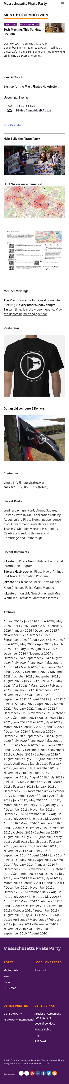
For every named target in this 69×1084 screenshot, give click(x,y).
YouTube (32, 1073)
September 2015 (46, 832)
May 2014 (27, 860)
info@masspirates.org (28, 482)
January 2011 (22, 924)
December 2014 (45, 846)
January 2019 (22, 768)
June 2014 (11, 860)
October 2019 (22, 754)
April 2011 (20, 919)
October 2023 (23, 676)
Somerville (40, 970)
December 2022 (46, 690)
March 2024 (29, 667)
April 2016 (11, 823)
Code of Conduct (44, 1023)
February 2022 (23, 708)
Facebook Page (37, 1073)
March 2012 (29, 901)
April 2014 (44, 860)
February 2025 (23, 649)
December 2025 (46, 630)
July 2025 (56, 640)
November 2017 (39, 791)
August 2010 (38, 933)
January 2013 (55, 883)
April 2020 (11, 745)
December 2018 (45, 768)
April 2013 (53, 878)
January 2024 (13, 672)
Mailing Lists (11, 970)
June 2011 (46, 915)
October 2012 (13, 892)
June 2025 (11, 644)
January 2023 (22, 690)
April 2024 (11, 667)
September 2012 (36, 892)
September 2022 (15, 699)
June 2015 (46, 837)
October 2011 (22, 910)
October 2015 (22, 832)
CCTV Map (10, 988)
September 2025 (15, 640)
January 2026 (22, 630)
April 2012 (11, 901)
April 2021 (53, 722)
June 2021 (20, 722)
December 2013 (15, 869)
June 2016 (36, 819)
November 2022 (15, 695)
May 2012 (52, 897)
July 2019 (30, 759)
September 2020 (37, 736)
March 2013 (12, 883)
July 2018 (55, 777)
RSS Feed (40, 1041)
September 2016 (36, 814)
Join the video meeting (38, 309)
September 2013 (24, 874)
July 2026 (30, 621)
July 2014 (56, 855)
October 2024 (13, 658)
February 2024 (50, 667)
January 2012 (13, 906)
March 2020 (29, 745)
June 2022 (11, 704)
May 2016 (52, 819)
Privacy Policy (42, 1029)
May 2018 (27, 782)
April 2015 (20, 841)
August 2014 (38, 855)
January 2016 (13, 828)
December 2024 (15, 653)
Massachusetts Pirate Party (25, 3)
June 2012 (36, 897)
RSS (54, 1073)
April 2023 (20, 685)
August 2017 (47, 796)
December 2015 (36, 828)
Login (37, 1035)
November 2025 (15, 635)
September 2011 (45, 910)
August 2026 (12, 621)
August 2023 (12, 681)
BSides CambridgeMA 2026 (33, 110)
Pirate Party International (19, 1019)
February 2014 (23, 864)
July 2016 (19, 819)
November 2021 (39, 713)
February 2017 (33, 805)
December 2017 (14, 791)
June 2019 (46, 759)
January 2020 (13, 750)
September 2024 (37, 658)
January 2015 (22, 846)
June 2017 (20, 800)
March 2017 (12, 805)
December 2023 (36, 672)
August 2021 (47, 718)
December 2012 (17, 887)
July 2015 (30, 837)
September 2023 (46, 676)
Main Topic (10, 24)
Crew (7, 982)
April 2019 (20, 763)
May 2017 (36, 800)
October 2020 (13, 736)
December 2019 (36, 750)
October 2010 (38, 929)
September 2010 (15, 933)
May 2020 (53, 740)
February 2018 (23, 786)
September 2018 (15, 777)
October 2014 (38, 851)
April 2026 (20, 626)
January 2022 (45, 708)
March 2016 (29, 823)
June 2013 (20, 878)
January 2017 (54, 805)
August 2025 (38, 640)
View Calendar (12, 125)
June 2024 (37, 662)
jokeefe (9, 561)
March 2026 (38, 626)
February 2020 (50, 745)
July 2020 (20, 740)
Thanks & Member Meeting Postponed (30, 529)
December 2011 (36, 906)
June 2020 (37, 740)
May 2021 (37, 722)
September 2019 (46, 754)
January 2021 (55, 727)
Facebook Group (43, 1073)
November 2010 (15, 929)
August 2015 (12, 837)
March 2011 (38, 919)
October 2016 (13, 814)
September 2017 (24, 796)
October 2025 (38, 635)
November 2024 (40, 653)
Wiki (6, 976)
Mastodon (26, 1073)
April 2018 (44, 782)
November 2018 (15, 773)
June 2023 (47, 681)
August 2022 (38, 699)
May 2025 (27, 644)
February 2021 (33, 727)
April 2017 (53, 800)
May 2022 (27, 704)
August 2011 (12, 915)
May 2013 (37, 878)
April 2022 (44, 704)
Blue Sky (21, 1073)
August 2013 (47, 874)
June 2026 (47, 621)
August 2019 (12, 759)
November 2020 (42, 731)
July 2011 (30, 915)
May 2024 (53, 662)
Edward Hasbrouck (16, 571)
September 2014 (15, 855)
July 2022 (56, 699)
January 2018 (45, 786)
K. (5, 588)
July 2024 (20, 662)
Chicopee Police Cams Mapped (40, 582)
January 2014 (45, 864)
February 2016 (50, 823)
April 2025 (44, 644)
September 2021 (24, 718)
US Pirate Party (13, 1013)
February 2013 (33, 883)
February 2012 (50, 901)
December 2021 (15, 713)
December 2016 (17, 809)
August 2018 (38, 777)
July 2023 (30, 681)
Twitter (49, 1073)
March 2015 (38, 841)
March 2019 (38, 763)
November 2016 (41, 809)
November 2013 (39, 869)
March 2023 (38, 685)
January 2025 (45, 649)
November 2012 (41, 887)
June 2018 (10, 782)
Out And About (29, 24)
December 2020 (17, 731)
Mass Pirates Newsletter (41, 86)
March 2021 (12, 727)
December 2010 (45, 924)
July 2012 (19, 897)
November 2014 (15, 851)
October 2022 (38, 695)
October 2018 (38, 773)
